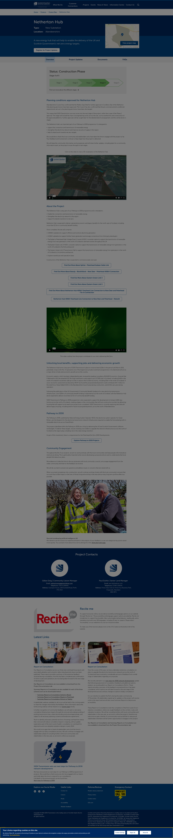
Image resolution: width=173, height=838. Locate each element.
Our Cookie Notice (15, 835)
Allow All (145, 832)
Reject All (132, 832)
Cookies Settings (119, 832)
